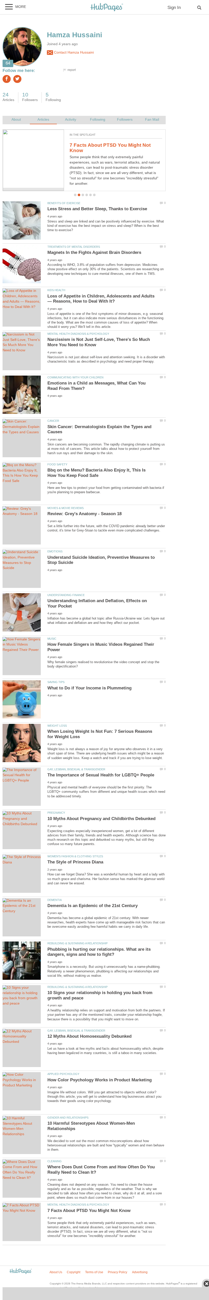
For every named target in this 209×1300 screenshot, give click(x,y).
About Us (55, 1272)
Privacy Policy (117, 1272)
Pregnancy (56, 812)
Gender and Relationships (67, 1117)
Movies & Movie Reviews (65, 508)
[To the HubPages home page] (20, 1271)
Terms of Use (94, 1272)
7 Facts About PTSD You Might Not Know (88, 1210)
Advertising (140, 1272)
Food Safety (57, 464)
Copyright (73, 1272)
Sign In (174, 7)
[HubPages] (106, 7)
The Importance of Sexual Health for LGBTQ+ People (100, 775)
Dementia (54, 899)
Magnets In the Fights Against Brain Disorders (94, 252)
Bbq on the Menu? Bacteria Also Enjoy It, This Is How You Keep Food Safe (96, 473)
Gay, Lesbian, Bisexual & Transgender (76, 769)
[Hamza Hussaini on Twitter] (17, 79)
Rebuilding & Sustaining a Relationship (77, 943)
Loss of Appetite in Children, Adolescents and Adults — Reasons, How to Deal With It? (100, 299)
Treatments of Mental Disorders (73, 246)
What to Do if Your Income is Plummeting (89, 688)
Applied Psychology (63, 1073)
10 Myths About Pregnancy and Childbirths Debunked (101, 818)
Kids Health (56, 290)
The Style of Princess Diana (75, 862)
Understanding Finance (66, 595)
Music (51, 638)
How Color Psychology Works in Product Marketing (99, 1080)
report (72, 70)
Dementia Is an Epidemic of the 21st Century (92, 905)
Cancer (53, 420)
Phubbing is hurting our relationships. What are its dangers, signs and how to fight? (99, 952)
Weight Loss (57, 725)
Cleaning (54, 1161)
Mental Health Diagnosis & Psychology (78, 333)
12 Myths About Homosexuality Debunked (106, 147)
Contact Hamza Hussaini (73, 52)
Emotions (54, 551)
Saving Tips (55, 682)
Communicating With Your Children (75, 377)
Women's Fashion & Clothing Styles (75, 856)
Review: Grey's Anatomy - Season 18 (84, 513)
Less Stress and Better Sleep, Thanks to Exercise (97, 208)
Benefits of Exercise (63, 203)
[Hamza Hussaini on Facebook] (7, 79)
